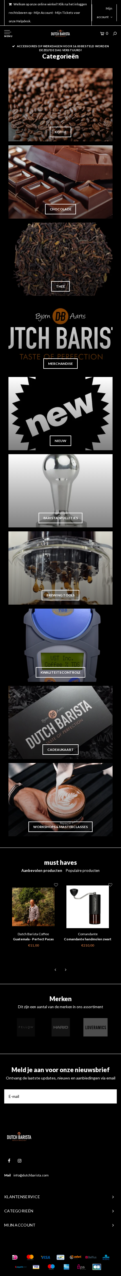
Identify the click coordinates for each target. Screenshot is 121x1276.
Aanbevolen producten (41, 870)
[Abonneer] (110, 1096)
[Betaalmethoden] (15, 1257)
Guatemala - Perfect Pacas (33, 939)
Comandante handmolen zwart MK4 (87, 939)
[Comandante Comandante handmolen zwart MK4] (87, 907)
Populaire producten (83, 870)
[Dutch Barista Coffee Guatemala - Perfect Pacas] (33, 907)
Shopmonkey (93, 1246)
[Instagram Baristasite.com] (19, 1161)
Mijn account (104, 13)
